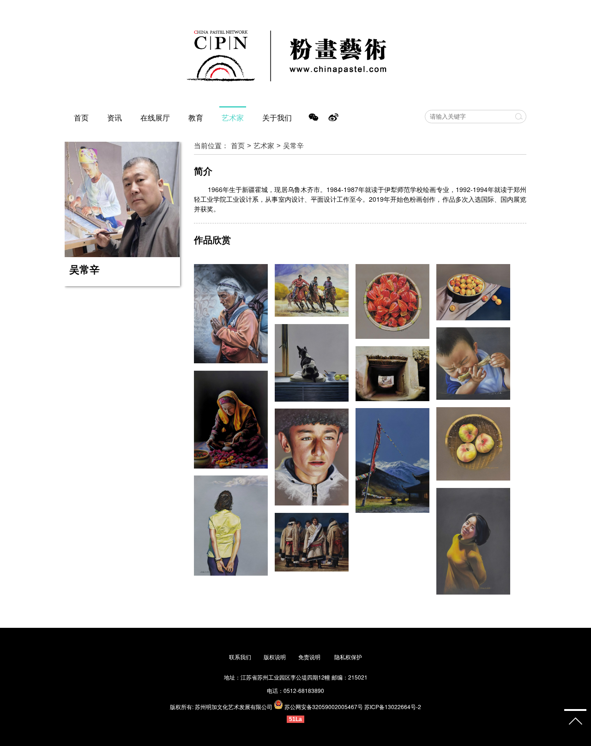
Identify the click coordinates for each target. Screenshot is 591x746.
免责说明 (310, 657)
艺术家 (233, 117)
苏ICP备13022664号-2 (392, 706)
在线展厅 (155, 117)
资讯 (114, 117)
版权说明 (275, 657)
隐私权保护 (348, 657)
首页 (81, 117)
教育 (195, 117)
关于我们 (277, 117)
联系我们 (240, 657)
